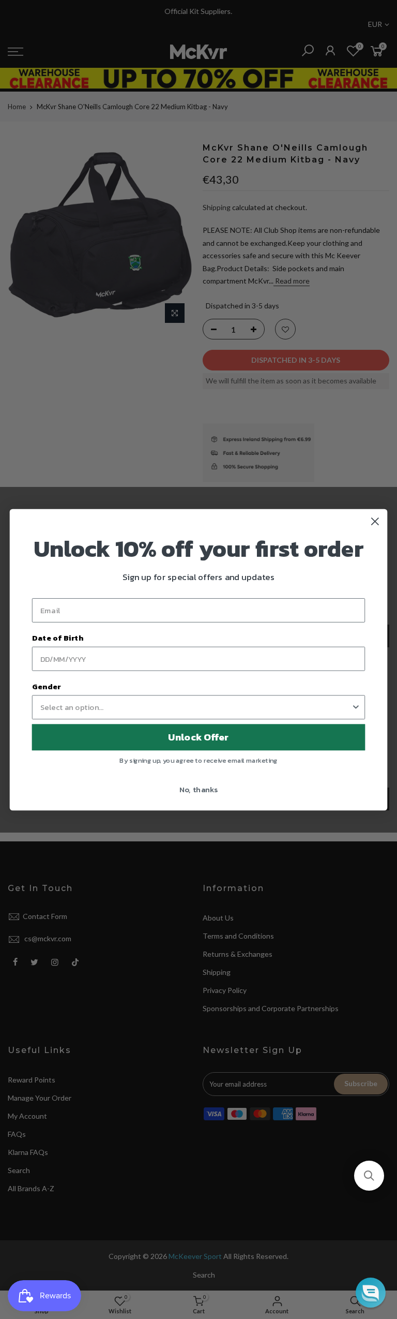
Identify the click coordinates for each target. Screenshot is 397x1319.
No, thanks (198, 788)
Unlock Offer (198, 737)
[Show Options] (356, 707)
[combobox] (195, 707)
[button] (369, 1176)
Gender (46, 686)
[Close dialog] (375, 521)
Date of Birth (57, 637)
